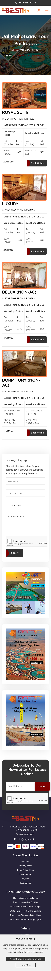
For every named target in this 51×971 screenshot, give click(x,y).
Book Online (37, 163)
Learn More (25, 965)
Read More (7, 161)
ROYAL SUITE (15, 112)
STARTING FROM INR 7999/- (20, 119)
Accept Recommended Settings (25, 959)
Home (9, 55)
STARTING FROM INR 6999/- (20, 210)
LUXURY (10, 203)
